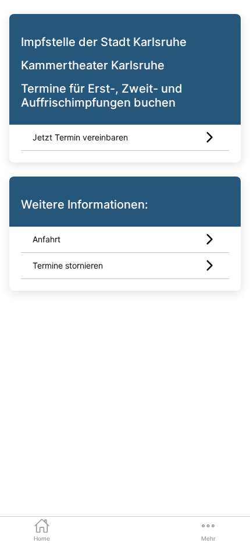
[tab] (41, 529)
